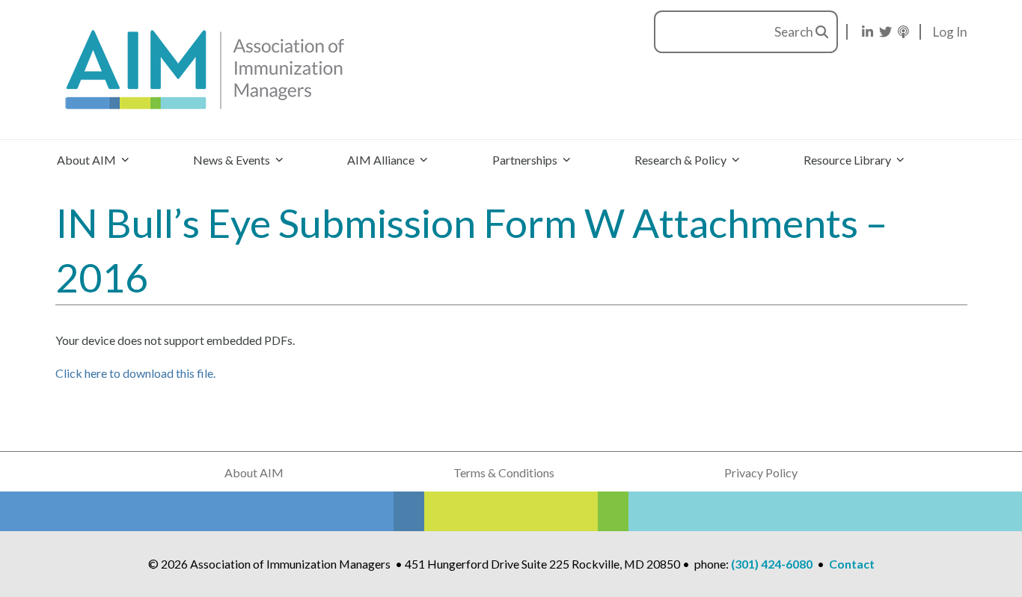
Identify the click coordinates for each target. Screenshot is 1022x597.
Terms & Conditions (503, 472)
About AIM (254, 472)
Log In (950, 32)
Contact (852, 564)
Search (795, 32)
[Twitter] (885, 32)
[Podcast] (903, 32)
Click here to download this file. (135, 373)
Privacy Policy (761, 472)
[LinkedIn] (867, 32)
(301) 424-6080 (772, 564)
